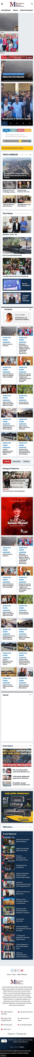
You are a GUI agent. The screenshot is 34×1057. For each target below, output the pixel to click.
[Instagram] (18, 970)
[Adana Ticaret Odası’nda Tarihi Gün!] (9, 671)
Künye (9, 974)
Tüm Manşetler (7, 1024)
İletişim (14, 974)
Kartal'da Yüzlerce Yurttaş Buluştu (14, 491)
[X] (15, 970)
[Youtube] (21, 970)
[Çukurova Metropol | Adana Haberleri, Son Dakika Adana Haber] (17, 3)
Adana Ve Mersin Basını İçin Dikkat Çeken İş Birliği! (8, 375)
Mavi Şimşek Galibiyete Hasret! (12, 148)
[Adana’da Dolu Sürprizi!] (9, 331)
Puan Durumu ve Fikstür (23, 1019)
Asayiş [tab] (7, 461)
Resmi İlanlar (6, 10)
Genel (5, 695)
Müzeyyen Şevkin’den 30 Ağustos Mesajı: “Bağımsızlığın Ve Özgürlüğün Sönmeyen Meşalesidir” (24, 349)
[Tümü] (30, 827)
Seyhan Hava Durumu (26, 1012)
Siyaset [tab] (26, 461)
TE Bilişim (21, 1047)
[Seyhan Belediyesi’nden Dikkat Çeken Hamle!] (9, 436)
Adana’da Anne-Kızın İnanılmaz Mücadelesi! (24, 686)
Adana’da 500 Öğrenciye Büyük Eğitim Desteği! (8, 404)
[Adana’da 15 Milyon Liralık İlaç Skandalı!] (25, 412)
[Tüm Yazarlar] (30, 309)
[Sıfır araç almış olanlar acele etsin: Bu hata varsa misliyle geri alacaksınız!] (7, 771)
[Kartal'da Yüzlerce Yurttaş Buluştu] (17, 479)
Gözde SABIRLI (20, 315)
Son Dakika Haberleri (26, 1024)
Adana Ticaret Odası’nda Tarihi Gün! (8, 686)
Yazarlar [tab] (8, 309)
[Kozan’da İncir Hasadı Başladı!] (25, 389)
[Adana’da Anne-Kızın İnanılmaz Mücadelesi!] (25, 671)
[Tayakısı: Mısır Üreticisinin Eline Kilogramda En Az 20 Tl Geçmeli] (25, 436)
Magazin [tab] (16, 461)
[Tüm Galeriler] (30, 746)
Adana (15, 10)
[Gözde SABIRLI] (8, 317)
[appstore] (11, 1034)
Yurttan (6, 489)
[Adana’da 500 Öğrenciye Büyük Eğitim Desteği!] (9, 389)
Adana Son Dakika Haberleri (7, 340)
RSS (5, 1041)
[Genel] (30, 695)
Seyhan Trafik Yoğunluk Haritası (6, 1019)
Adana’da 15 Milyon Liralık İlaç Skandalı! (24, 427)
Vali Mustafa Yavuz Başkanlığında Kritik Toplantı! (9, 427)
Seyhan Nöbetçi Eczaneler (7, 1013)
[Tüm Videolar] (30, 154)
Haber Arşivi (7, 1029)
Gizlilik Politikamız (22, 974)
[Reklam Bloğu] (17, 57)
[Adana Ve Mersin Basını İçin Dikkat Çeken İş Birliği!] (9, 361)
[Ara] (32, 4)
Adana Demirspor (26, 10)
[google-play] (21, 1034)
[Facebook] (12, 970)
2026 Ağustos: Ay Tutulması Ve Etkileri (22, 318)
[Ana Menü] (2, 4)
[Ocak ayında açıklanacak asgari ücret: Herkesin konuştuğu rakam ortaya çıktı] (7, 777)
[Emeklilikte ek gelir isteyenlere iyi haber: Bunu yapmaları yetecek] (7, 784)
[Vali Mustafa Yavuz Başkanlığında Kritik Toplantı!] (9, 412)
